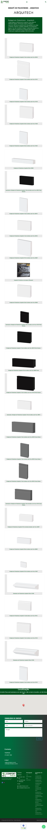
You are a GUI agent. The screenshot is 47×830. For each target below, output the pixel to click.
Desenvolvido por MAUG (41, 820)
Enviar (39, 738)
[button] (27, 2)
